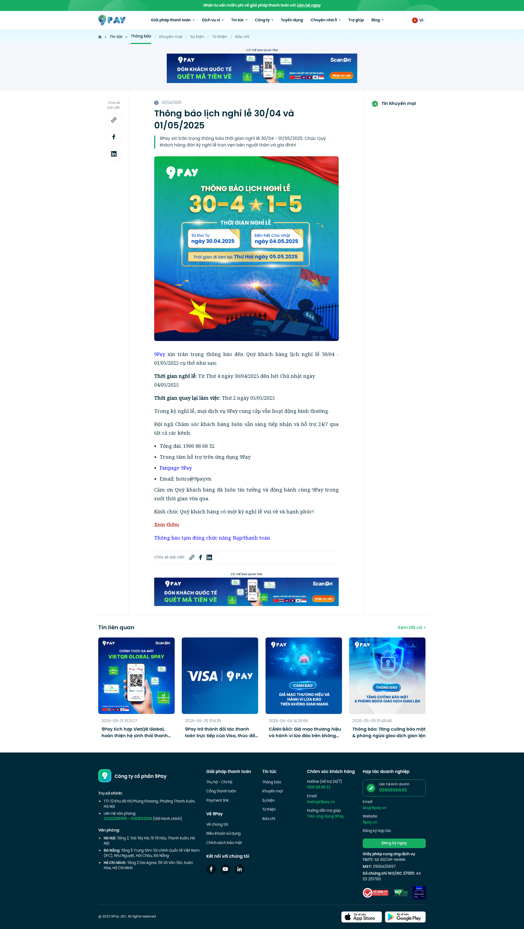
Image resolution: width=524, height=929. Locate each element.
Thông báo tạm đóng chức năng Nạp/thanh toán (212, 537)
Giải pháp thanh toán (171, 20)
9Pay (159, 354)
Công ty (262, 20)
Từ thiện (219, 37)
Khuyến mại (170, 37)
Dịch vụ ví (211, 20)
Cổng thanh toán (221, 791)
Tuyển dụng (292, 20)
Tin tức (238, 20)
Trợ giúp (356, 20)
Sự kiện (197, 37)
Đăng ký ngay (394, 843)
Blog (376, 20)
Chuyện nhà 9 (324, 20)
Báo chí (242, 37)
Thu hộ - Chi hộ (219, 782)
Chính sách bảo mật (224, 843)
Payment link (217, 801)
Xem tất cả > (412, 628)
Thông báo (141, 36)
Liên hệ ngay (309, 5)
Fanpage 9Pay (176, 468)
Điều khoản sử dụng (223, 834)
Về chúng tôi (217, 825)
